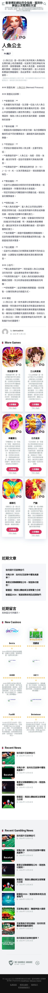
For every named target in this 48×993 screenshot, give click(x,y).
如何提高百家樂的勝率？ (28, 938)
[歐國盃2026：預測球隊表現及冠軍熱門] (8, 905)
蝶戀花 (12, 503)
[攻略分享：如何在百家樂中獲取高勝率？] (8, 778)
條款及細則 (24, 985)
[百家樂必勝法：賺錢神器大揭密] (8, 919)
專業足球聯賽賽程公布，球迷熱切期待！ (22, 583)
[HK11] (36, 660)
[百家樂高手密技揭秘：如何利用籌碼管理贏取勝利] (8, 934)
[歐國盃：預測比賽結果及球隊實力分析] (8, 807)
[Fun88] (12, 699)
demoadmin (18, 330)
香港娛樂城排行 (24, 987)
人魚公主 (21, 87)
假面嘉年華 (12, 371)
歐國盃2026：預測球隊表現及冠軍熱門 (23, 595)
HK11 (36, 675)
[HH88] (12, 660)
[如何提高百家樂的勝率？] (8, 949)
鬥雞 (35, 503)
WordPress (25, 981)
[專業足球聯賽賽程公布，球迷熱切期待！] (8, 793)
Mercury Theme (35, 981)
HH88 (12, 675)
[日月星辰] (35, 434)
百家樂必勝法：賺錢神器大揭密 (31, 909)
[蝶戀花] (12, 498)
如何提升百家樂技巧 (15, 570)
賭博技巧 (34, 985)
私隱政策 (13, 985)
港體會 (36, 643)
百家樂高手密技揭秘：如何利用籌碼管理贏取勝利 (31, 924)
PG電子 (7, 53)
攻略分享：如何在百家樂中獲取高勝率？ (22, 576)
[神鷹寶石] (12, 434)
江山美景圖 (35, 371)
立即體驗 (12, 404)
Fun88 (12, 714)
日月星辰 (35, 438)
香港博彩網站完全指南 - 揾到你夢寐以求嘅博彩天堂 (24, 4)
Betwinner (36, 714)
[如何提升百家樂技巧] (8, 764)
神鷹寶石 (12, 438)
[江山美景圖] (35, 367)
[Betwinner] (35, 699)
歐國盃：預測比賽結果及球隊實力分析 (23, 590)
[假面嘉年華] (12, 367)
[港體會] (36, 640)
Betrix (12, 643)
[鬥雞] (35, 498)
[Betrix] (12, 632)
